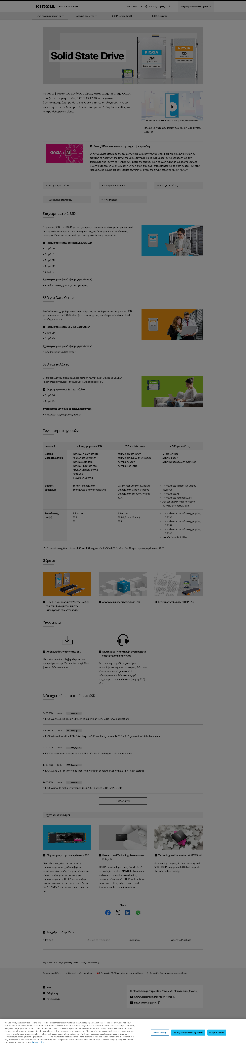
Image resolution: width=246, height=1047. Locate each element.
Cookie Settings (160, 1032)
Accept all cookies (216, 1032)
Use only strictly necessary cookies (188, 1032)
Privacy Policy (38, 1042)
